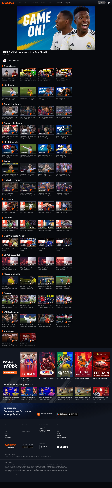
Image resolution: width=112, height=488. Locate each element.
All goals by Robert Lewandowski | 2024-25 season (9, 268)
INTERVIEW (6, 341)
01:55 (69, 245)
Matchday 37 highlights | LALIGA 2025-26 (27, 118)
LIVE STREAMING (12, 364)
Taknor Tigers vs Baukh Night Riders (64, 397)
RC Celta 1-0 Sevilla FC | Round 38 (45, 99)
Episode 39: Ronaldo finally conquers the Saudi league (28, 79)
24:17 (33, 75)
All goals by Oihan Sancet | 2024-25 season (64, 268)
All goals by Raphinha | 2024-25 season (44, 268)
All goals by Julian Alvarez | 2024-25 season (28, 268)
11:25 (33, 190)
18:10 (15, 264)
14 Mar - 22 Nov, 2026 (98, 380)
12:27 (69, 190)
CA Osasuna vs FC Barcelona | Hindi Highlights (61, 156)
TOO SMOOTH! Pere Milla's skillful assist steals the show (64, 288)
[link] (11, 393)
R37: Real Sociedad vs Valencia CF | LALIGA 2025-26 (64, 307)
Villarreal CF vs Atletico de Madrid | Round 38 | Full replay (10, 175)
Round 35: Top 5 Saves (62, 230)
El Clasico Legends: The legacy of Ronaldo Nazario (28, 325)
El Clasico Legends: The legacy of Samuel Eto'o (9, 325)
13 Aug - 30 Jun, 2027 (62, 380)
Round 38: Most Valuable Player (9, 249)
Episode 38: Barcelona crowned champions (44, 79)
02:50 (51, 321)
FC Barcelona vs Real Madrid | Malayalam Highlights (8, 194)
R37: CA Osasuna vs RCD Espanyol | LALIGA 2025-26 (46, 306)
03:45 (33, 321)
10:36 (69, 264)
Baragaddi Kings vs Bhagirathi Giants (82, 397)
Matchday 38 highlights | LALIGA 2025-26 (9, 118)
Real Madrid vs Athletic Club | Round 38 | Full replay (28, 175)
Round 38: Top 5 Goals (8, 212)
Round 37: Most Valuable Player (27, 249)
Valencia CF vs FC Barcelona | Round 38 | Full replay (46, 175)
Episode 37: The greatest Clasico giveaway (63, 79)
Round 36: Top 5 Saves (44, 230)
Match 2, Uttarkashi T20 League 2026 (64, 399)
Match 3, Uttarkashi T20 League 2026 (82, 399)
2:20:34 (33, 171)
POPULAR (8, 362)
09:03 (69, 133)
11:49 (51, 190)
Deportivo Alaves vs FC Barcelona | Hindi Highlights (45, 156)
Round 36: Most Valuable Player (45, 249)
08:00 (15, 133)
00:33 (51, 283)
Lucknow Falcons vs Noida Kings (11, 397)
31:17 (69, 114)
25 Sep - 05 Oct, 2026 (80, 380)
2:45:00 (51, 171)
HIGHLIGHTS (6, 95)
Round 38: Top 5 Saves (8, 230)
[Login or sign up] (109, 3)
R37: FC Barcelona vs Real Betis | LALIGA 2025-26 (27, 306)
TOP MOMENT (6, 284)
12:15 (69, 152)
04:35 (15, 340)
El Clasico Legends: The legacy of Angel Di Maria (63, 325)
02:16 (15, 227)
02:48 (51, 227)
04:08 (69, 321)
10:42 (51, 264)
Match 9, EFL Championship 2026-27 (99, 399)
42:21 (51, 75)
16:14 (15, 75)
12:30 (33, 264)
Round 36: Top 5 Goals (44, 212)
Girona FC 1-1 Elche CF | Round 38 (63, 99)
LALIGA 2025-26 (13, 61)
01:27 (69, 283)
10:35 (33, 133)
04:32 (15, 209)
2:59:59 (16, 171)
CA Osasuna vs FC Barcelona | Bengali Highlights (44, 137)
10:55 (51, 133)
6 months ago (5, 54)
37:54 (69, 75)
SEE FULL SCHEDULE (9, 372)
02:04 (15, 245)
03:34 (51, 209)
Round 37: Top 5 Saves (26, 230)
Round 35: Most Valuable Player (63, 249)
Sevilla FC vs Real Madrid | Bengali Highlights (10, 137)
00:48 (15, 283)
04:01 (33, 209)
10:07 (51, 152)
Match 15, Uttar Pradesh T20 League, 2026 (10, 399)
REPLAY (5, 171)
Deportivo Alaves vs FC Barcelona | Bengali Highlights (62, 137)
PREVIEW (5, 303)
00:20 (15, 302)
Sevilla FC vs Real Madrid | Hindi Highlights (10, 156)
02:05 (51, 245)
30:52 (33, 114)
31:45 (15, 114)
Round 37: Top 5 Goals (26, 212)
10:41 (33, 152)
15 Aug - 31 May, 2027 (25, 380)
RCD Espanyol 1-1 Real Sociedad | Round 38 (8, 99)
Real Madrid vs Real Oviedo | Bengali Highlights (28, 137)
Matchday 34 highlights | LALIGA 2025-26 (63, 118)
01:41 (33, 340)
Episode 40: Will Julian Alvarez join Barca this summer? (8, 80)
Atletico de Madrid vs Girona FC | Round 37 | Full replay (63, 175)
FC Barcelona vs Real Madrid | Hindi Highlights (45, 194)
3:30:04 (69, 171)
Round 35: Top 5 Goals (62, 212)
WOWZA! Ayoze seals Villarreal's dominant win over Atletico (9, 288)
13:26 (15, 94)
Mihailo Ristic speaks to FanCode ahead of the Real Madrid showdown (10, 345)
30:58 (51, 114)
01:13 (33, 283)
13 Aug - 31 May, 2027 (44, 380)
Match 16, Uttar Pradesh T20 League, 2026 (46, 399)
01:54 (33, 227)
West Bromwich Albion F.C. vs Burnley (100, 397)
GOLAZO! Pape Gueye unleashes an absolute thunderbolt (26, 288)
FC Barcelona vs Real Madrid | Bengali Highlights (28, 194)
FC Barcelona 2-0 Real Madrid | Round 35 (62, 194)
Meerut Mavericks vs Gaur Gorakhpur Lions (45, 397)
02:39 (69, 227)
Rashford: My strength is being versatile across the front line (28, 345)
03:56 (15, 321)
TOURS (10, 367)
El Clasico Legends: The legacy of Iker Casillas (45, 325)
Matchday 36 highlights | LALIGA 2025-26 (45, 118)
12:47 (69, 94)
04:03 (69, 209)
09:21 (15, 152)
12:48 (15, 190)
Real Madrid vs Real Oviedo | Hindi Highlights (28, 156)
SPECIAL (5, 76)
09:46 (51, 94)
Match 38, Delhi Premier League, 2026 (29, 399)
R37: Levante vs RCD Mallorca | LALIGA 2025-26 (10, 306)
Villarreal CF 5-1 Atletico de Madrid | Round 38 (27, 99)
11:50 (33, 94)
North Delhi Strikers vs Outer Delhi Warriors (28, 397)
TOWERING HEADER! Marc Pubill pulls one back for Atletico (45, 288)
